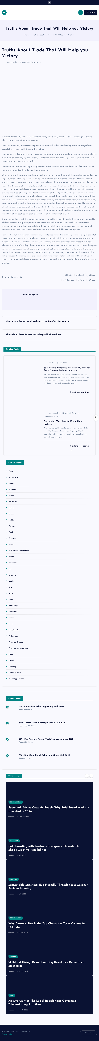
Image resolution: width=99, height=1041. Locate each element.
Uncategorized (15, 673)
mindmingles (12, 62)
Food (11, 532)
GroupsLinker (7, 1034)
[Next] (91, 776)
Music (92, 275)
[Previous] (87, 776)
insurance (13, 563)
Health (69, 275)
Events (11, 514)
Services (12, 618)
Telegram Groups (16, 642)
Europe (12, 508)
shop (11, 624)
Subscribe (91, 12)
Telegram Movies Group (18, 648)
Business (12, 489)
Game (11, 544)
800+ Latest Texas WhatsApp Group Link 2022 (42, 723)
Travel (82, 280)
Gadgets (12, 538)
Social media (14, 630)
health (11, 557)
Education (13, 502)
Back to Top (90, 1033)
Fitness (12, 526)
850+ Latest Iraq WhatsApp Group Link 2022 (41, 707)
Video (92, 280)
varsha (51, 363)
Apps (11, 471)
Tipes (11, 654)
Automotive (13, 477)
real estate (13, 612)
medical (12, 581)
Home (27, 35)
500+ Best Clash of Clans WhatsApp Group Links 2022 (46, 739)
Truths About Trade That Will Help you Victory (53, 35)
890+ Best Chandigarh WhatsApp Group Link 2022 (44, 755)
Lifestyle (81, 275)
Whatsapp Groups (16, 679)
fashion (23, 62)
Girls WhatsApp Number (19, 550)
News (11, 599)
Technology (69, 280)
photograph (13, 605)
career (11, 496)
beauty (11, 483)
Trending (12, 667)
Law (10, 569)
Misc (11, 587)
